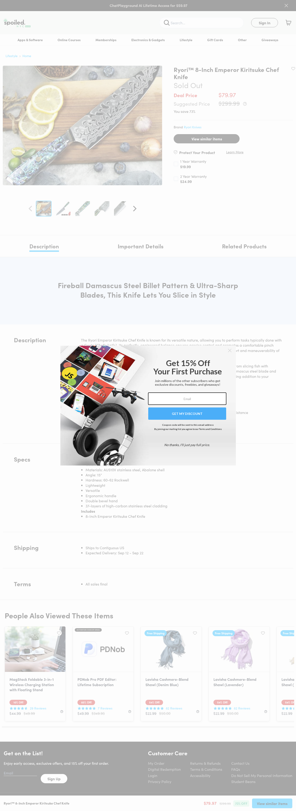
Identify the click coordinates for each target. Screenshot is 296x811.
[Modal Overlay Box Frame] (148, 405)
